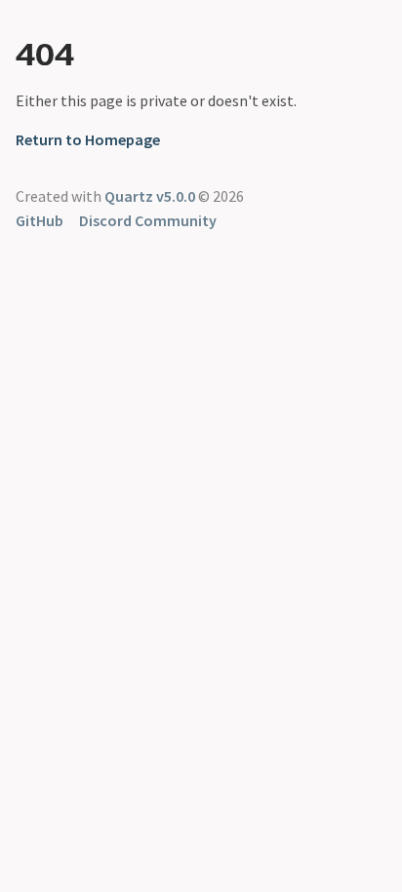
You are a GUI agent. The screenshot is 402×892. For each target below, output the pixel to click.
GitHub (39, 220)
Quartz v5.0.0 (149, 196)
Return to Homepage (88, 139)
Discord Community (148, 220)
